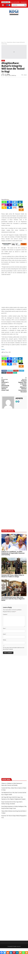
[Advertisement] (14, 30)
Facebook (4, 370)
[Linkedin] (20, 202)
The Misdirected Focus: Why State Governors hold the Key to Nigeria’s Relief (12, 598)
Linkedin (21, 370)
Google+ (16, 370)
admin (8, 74)
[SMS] (20, 205)
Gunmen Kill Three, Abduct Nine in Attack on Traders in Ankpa (12, 575)
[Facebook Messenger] (9, 207)
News (5, 42)
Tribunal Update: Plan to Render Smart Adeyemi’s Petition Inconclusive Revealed (22, 385)
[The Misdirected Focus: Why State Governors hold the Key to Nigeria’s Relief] (14, 588)
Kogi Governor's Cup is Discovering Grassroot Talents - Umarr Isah (5, 385)
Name (4, 628)
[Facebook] (9, 202)
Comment (5, 614)
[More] (21, 209)
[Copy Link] (4, 207)
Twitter (10, 370)
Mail (15, 372)
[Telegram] (14, 205)
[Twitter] (14, 202)
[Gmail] (14, 207)
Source (3, 349)
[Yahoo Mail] (9, 205)
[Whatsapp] (4, 202)
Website (4, 639)
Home (2, 42)
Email (4, 634)
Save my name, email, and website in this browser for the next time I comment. (13, 648)
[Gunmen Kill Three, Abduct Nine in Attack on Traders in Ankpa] (14, 566)
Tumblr (4, 372)
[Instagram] (4, 205)
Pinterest (10, 372)
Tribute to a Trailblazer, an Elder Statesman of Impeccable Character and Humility (13, 553)
